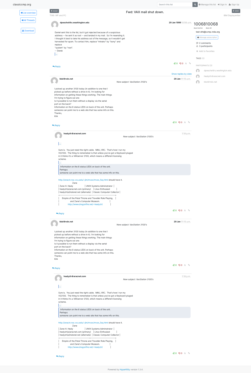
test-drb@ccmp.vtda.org (208, 32)
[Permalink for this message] (190, 63)
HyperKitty (125, 369)
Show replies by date (182, 74)
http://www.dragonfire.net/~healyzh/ (85, 204)
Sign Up (235, 4)
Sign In (223, 4)
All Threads (29, 20)
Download (29, 30)
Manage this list (208, 4)
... (56, 53)
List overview (29, 12)
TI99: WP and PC (58, 15)
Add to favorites (206, 51)
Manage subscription (208, 37)
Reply (58, 66)
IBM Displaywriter (232, 15)
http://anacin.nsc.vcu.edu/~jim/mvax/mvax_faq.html (83, 180)
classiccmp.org (22, 4)
